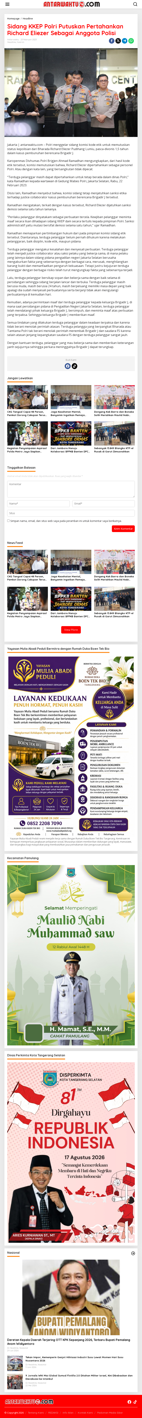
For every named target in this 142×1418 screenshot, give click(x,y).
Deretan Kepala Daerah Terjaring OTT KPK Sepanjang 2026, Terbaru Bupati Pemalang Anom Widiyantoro (68, 1342)
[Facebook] (68, 366)
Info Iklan (68, 1412)
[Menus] (7, 4)
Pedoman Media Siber (110, 1412)
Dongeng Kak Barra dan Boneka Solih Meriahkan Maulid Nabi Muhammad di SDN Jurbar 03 (114, 413)
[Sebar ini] (111, 41)
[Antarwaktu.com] (72, 4)
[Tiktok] (74, 366)
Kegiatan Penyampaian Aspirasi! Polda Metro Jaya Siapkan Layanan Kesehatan (27, 450)
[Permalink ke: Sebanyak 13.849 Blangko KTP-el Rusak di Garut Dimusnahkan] (114, 433)
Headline (11, 42)
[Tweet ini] (118, 41)
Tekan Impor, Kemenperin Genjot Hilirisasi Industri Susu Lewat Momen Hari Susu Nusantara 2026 (74, 1359)
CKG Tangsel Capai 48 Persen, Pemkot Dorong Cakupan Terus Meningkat (26, 413)
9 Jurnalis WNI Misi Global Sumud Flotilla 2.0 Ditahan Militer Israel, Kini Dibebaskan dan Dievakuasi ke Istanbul (79, 1377)
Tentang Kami (36, 1412)
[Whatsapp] (131, 41)
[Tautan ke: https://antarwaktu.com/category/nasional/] (133, 1253)
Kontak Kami (85, 1412)
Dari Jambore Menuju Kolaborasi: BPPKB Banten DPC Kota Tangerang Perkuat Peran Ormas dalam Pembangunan (70, 450)
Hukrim (20, 42)
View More (71, 629)
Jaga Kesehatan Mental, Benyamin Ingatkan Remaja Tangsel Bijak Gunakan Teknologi (71, 413)
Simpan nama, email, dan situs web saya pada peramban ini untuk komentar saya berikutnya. (66, 521)
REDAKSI (53, 1412)
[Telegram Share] (124, 41)
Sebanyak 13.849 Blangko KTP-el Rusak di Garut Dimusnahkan (113, 450)
